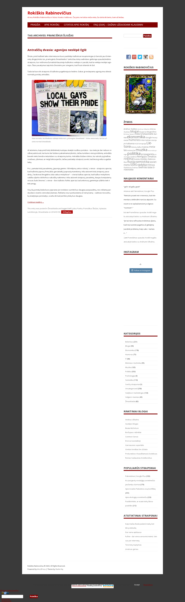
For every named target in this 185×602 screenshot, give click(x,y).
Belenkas (129, 342)
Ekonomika (129, 350)
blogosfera (151, 132)
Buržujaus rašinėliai (133, 432)
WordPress (41, 569)
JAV (125, 143)
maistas (145, 147)
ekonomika (136, 136)
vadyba (142, 165)
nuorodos (151, 150)
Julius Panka (77, 208)
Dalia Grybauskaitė (144, 133)
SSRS (133, 165)
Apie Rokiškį (51, 25)
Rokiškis (137, 159)
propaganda (147, 154)
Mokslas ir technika (133, 363)
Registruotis (6, 601)
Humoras (129, 354)
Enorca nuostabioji (133, 441)
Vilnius (151, 164)
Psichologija (130, 376)
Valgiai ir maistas (132, 397)
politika (134, 153)
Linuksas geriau (131, 549)
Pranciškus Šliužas (90, 208)
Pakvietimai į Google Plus (144, 191)
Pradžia (35, 25)
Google (148, 137)
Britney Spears (129, 134)
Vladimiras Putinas (131, 167)
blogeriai (142, 132)
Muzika (128, 367)
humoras (134, 140)
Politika (128, 371)
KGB (136, 144)
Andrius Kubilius (130, 129)
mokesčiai (131, 150)
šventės (142, 167)
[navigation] (92, 596)
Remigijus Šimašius (146, 156)
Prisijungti (6, 599)
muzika (141, 149)
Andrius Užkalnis (143, 129)
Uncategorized (131, 388)
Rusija (131, 162)
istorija (154, 140)
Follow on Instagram (142, 270)
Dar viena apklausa (133, 532)
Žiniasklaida (53, 208)
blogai (134, 131)
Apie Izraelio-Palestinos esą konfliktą (140, 489)
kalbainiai (130, 143)
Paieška (26, 596)
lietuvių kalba (136, 147)
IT (126, 359)
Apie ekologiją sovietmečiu (136, 497)
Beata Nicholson (132, 428)
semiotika (142, 162)
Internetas (145, 140)
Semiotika (129, 380)
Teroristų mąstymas (133, 545)
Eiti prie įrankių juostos (9, 590)
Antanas (127, 191)
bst (125, 212)
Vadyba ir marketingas (134, 393)
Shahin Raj (59, 569)
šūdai (149, 167)
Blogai (127, 346)
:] (124, 237)
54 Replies (67, 212)
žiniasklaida (43, 212)
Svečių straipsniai (132, 384)
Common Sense (131, 436)
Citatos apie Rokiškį (76, 25)
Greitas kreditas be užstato (136, 449)
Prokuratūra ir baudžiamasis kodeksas (141, 453)
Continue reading (35, 202)
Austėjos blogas (131, 424)
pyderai (134, 157)
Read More (148, 584)
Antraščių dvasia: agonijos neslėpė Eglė (57, 50)
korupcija (142, 143)
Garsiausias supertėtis (134, 445)
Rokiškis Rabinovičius (49, 13)
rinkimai (129, 159)
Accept (137, 584)
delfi (70, 208)
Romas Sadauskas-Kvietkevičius (138, 458)
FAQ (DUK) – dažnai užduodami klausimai (118, 25)
